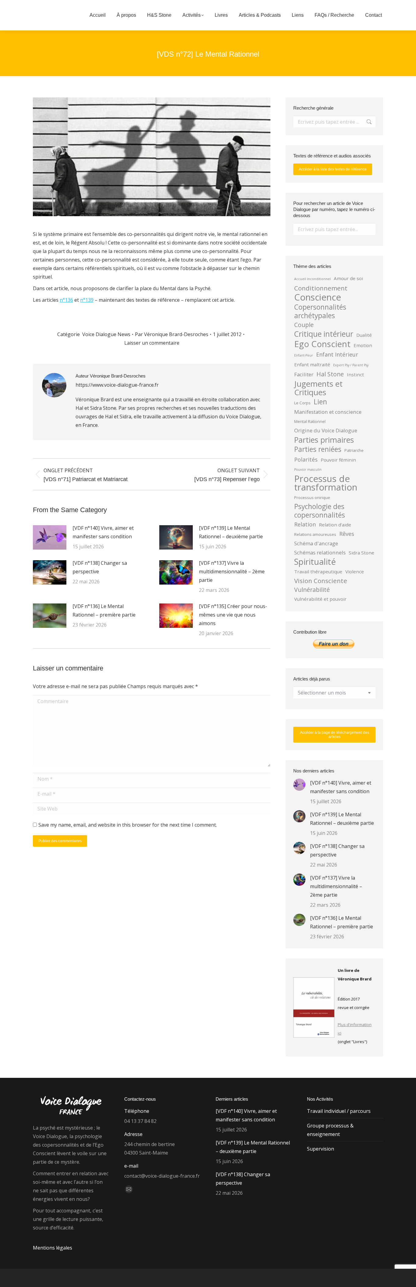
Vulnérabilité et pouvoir (320, 599)
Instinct (355, 374)
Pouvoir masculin (308, 469)
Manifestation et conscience (327, 411)
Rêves (346, 533)
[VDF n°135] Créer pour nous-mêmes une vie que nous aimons (233, 615)
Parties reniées (317, 449)
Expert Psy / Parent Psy (350, 365)
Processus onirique (312, 497)
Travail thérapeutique (318, 571)
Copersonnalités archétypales (320, 311)
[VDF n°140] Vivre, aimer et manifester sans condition (103, 532)
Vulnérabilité (312, 589)
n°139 (86, 300)
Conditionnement (320, 288)
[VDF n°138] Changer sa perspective (99, 567)
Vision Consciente (320, 580)
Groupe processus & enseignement (330, 1130)
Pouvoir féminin (338, 460)
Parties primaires (324, 439)
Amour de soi (348, 278)
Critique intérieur (323, 334)
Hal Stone (330, 374)
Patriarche (354, 450)
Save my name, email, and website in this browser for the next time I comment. (127, 824)
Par (171, 334)
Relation (305, 524)
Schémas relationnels (320, 552)
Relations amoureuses (315, 534)
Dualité (364, 335)
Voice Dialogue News (106, 334)
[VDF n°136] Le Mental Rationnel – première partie (104, 610)
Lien (320, 402)
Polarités (306, 459)
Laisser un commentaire (151, 342)
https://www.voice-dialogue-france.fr (117, 385)
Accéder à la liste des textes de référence (333, 169)
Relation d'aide (335, 525)
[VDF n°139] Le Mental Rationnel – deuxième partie (231, 532)
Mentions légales (52, 1247)
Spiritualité (315, 561)
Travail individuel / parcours (339, 1111)
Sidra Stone (361, 553)
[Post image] (49, 537)
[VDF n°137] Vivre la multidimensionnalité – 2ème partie (232, 571)
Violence (354, 571)
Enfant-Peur (303, 355)
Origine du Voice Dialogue (325, 430)
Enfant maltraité (312, 364)
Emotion (363, 345)
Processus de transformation (325, 482)
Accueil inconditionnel (312, 279)
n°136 (66, 300)
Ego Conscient (322, 344)
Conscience (317, 297)
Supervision (320, 1148)
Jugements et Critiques (318, 387)
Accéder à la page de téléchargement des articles (334, 734)
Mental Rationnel (310, 421)
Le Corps (302, 403)
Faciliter (303, 374)
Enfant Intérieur (337, 354)
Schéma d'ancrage (316, 543)
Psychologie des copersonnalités (319, 510)
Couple (304, 325)
